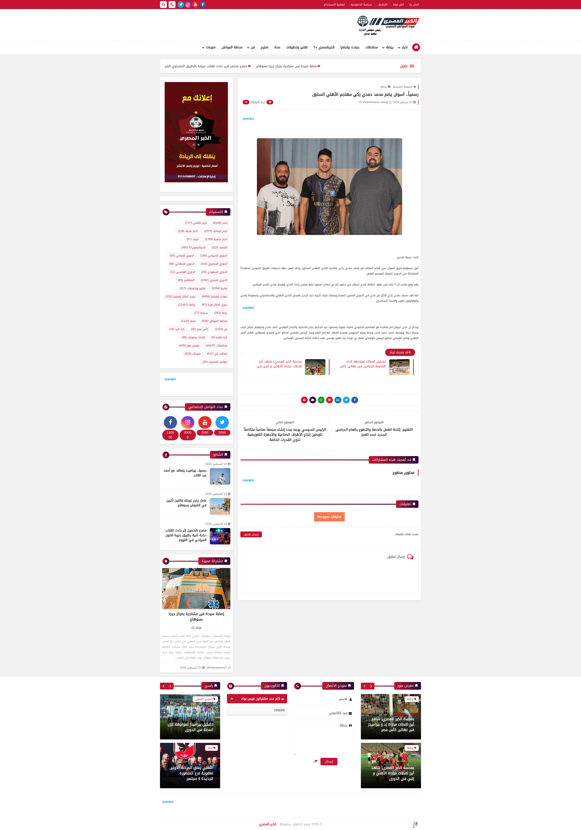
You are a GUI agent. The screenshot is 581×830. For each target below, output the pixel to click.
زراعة (220, 312)
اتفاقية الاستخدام (334, 4)
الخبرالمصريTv (193, 247)
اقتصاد (219, 247)
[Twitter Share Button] (346, 400)
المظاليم (186, 280)
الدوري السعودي (214, 271)
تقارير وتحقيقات (297, 47)
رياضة (390, 47)
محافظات (371, 47)
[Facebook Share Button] (354, 400)
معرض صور (189, 345)
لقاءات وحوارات (193, 337)
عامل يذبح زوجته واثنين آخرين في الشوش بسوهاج (186, 502)
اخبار (405, 47)
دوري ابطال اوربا (214, 304)
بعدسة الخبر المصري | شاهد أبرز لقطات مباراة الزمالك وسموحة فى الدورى (392, 773)
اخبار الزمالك (215, 231)
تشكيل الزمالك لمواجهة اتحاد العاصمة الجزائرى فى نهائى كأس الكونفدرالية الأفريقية (363, 363)
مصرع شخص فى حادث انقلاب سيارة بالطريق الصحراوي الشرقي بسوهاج (233, 66)
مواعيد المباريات (215, 361)
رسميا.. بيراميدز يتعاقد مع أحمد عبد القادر (185, 472)
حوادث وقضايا (349, 47)
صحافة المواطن (232, 47)
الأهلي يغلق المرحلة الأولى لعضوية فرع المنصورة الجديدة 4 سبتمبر (191, 724)
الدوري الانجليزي (214, 263)
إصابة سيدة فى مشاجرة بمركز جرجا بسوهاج (322, 66)
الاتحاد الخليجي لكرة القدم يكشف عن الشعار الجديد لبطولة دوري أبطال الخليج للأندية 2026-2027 (192, 770)
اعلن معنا (398, 4)
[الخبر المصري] (387, 25)
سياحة (201, 312)
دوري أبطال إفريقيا (180, 296)
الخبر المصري (267, 824)
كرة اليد (177, 329)
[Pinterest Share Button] (338, 400)
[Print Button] (304, 400)
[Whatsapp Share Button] (321, 400)
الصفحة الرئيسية (402, 86)
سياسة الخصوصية (361, 4)
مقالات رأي (217, 353)
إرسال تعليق (251, 534)
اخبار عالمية (216, 239)
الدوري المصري (214, 280)
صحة (277, 47)
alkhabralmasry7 (217, 667)
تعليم (264, 47)
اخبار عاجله (188, 231)
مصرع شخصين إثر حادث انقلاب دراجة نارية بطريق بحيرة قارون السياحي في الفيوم (186, 535)
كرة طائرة (219, 337)
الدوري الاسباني (213, 255)
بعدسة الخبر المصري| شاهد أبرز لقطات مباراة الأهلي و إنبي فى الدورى (279, 363)
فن (253, 47)
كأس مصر (199, 329)
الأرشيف (382, 4)
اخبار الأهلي (196, 222)
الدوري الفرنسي (182, 271)
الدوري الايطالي (181, 263)
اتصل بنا (414, 4)
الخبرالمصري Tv (324, 47)
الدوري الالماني (182, 255)
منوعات (211, 47)
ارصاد (192, 239)
